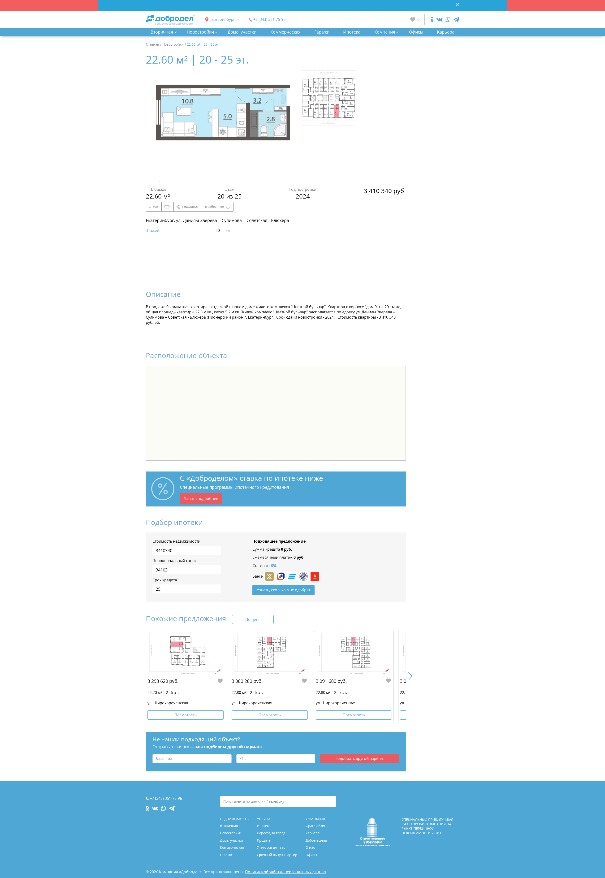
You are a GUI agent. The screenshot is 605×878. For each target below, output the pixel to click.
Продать (264, 840)
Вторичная (162, 32)
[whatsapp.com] (447, 19)
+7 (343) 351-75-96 (269, 19)
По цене (252, 619)
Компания (384, 32)
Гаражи (321, 32)
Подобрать (360, 758)
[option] (223, 126)
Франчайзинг (317, 825)
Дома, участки (242, 32)
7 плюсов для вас (271, 847)
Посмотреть (185, 715)
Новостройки (200, 32)
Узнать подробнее (201, 498)
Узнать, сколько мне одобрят (283, 590)
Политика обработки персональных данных (285, 871)
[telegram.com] (456, 19)
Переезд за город (271, 833)
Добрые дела (316, 840)
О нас (310, 847)
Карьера (445, 32)
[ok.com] (431, 19)
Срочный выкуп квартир (277, 854)
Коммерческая (285, 32)
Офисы (416, 32)
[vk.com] (439, 19)
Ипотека (351, 32)
